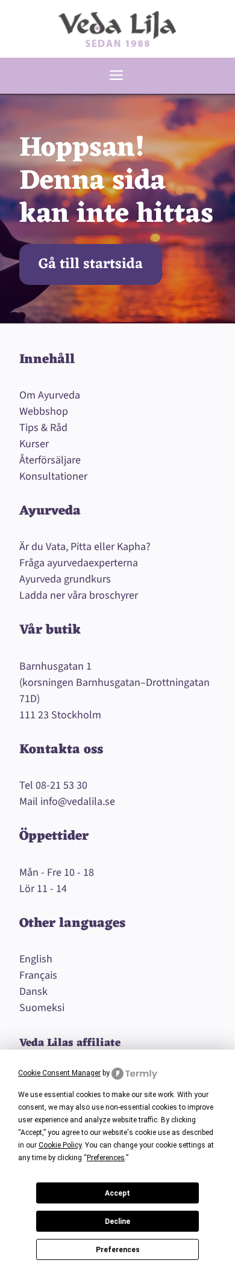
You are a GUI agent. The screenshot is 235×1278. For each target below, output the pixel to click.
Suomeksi (41, 1007)
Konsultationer (53, 476)
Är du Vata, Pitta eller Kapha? (85, 546)
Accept (117, 1193)
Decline (117, 1221)
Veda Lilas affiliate (70, 1043)
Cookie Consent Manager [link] (59, 1073)
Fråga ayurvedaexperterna (78, 562)
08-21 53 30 (61, 785)
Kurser (34, 443)
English (35, 959)
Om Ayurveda (49, 395)
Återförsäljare (50, 460)
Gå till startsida (91, 264)
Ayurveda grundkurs (65, 579)
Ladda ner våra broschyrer (78, 595)
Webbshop (43, 411)
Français (38, 975)
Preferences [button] (106, 1158)
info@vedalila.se (77, 801)
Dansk (33, 991)
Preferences (118, 1250)
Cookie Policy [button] (60, 1145)
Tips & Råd (43, 427)
